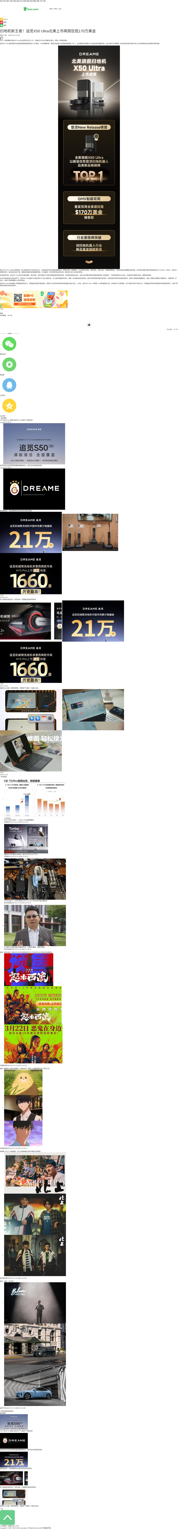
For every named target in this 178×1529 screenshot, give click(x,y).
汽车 (41, 1)
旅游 (17, 1)
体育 (11, 1)
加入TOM (16, 1526)
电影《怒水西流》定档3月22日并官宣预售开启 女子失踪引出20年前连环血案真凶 (26, 952)
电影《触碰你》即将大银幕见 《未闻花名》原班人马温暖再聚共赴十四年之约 (24, 1068)
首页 (1, 1)
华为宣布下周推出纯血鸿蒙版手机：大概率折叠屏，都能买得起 (24, 947)
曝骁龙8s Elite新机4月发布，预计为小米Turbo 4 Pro (21, 854)
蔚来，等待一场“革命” (7, 1281)
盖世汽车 (3, 1408)
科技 (44, 1)
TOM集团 (3, 1526)
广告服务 (9, 1526)
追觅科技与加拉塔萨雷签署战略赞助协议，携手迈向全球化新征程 (21, 465)
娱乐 (8, 1)
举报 (1, 313)
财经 (31, 1)
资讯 (4, 1)
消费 (37, 1)
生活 (21, 1)
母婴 (24, 1)
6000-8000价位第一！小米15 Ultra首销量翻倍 (19, 820)
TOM (5, 35)
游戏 (14, 1)
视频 (27, 1)
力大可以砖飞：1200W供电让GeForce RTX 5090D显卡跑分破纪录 (25, 901)
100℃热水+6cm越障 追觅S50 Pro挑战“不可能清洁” (16, 420)
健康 (34, 1)
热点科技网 (7, 903)
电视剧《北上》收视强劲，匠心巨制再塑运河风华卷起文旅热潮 (20, 1151)
